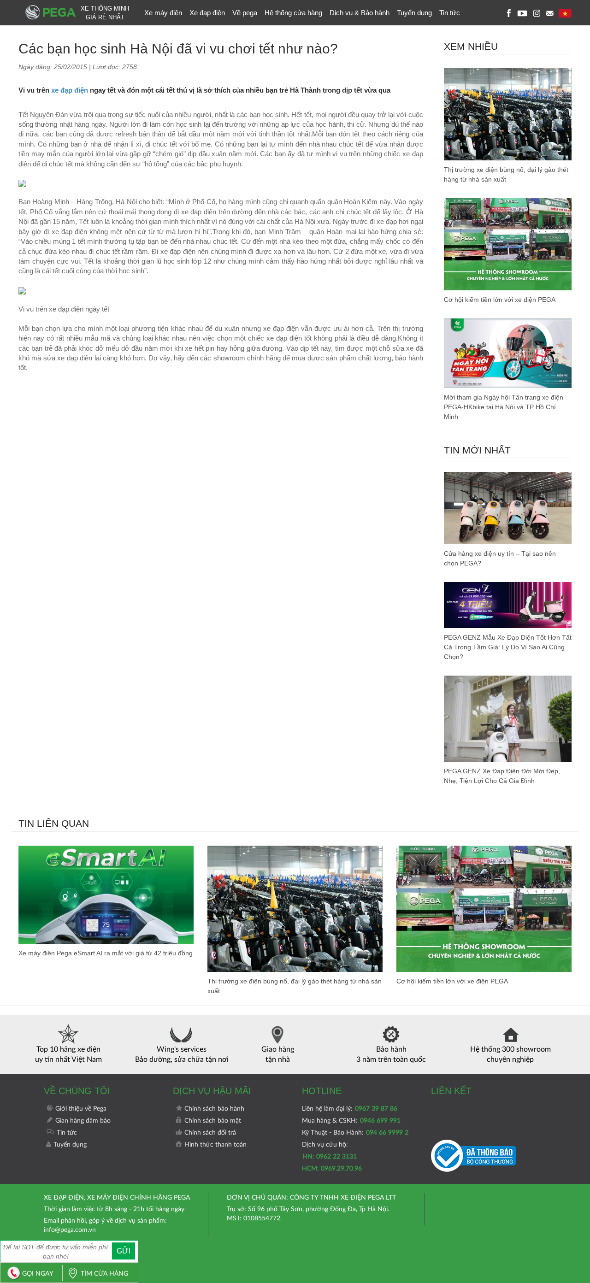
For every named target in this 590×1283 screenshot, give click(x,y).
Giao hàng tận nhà (277, 1055)
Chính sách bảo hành (214, 1109)
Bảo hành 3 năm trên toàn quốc (391, 1055)
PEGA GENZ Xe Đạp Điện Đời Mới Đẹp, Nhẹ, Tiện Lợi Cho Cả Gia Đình (502, 775)
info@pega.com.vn (70, 1230)
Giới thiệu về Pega (80, 1109)
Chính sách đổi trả (210, 1133)
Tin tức (449, 13)
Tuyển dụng (414, 13)
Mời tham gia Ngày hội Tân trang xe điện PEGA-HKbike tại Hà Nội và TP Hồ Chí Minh (503, 407)
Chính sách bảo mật (212, 1121)
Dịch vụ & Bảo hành (359, 13)
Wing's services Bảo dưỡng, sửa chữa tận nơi (182, 1055)
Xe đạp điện (207, 13)
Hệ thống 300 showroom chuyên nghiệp (510, 1055)
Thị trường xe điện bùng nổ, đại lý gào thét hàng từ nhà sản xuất (506, 174)
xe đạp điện (69, 90)
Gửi (123, 1251)
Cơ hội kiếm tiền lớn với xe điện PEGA (499, 299)
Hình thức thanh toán (215, 1145)
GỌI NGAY (37, 1274)
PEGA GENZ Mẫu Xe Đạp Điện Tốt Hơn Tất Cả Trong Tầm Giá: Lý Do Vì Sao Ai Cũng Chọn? (508, 647)
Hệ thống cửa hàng (293, 13)
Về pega (244, 13)
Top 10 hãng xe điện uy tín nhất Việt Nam (68, 1055)
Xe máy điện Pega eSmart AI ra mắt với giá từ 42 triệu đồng (105, 953)
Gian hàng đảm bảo (83, 1121)
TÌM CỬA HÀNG (104, 1274)
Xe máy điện (163, 13)
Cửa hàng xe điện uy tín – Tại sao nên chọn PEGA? (500, 558)
